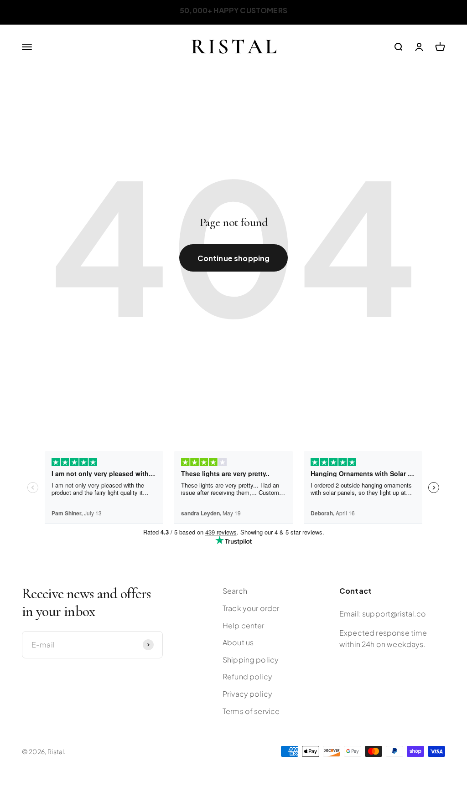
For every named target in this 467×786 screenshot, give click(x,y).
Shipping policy (251, 659)
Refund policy (247, 676)
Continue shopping (233, 258)
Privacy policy (247, 694)
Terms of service (251, 711)
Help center (244, 625)
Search (235, 591)
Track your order (251, 608)
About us (238, 642)
